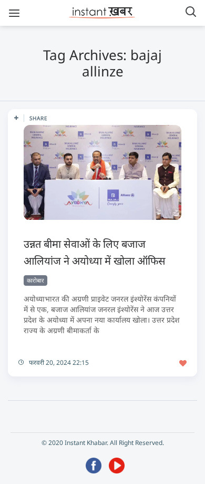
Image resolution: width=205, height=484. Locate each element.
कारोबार (35, 280)
